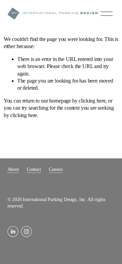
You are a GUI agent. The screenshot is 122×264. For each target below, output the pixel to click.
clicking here (92, 101)
